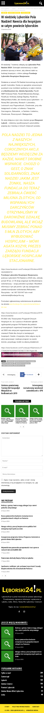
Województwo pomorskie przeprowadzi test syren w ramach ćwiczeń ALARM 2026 (20, 548)
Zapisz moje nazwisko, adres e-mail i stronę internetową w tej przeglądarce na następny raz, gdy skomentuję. (19, 482)
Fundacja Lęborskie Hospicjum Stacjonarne (21, 361)
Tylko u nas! (25, 13)
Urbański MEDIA (32, 710)
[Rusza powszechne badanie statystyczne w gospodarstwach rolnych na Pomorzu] (22, 411)
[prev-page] (20, 427)
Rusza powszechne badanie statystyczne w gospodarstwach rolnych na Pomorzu (22, 420)
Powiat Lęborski (14, 13)
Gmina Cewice (6, 683)
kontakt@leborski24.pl (27, 607)
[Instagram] (24, 612)
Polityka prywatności (21, 707)
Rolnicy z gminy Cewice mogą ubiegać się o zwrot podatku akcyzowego (7, 420)
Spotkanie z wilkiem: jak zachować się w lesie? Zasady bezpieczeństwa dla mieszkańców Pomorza (21, 567)
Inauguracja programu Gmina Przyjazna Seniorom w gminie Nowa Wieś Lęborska (20, 538)
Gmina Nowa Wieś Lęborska (12, 691)
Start (7, 707)
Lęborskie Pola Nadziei (22, 363)
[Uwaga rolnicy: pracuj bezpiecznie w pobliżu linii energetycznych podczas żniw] (36, 411)
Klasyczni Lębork (7, 363)
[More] (38, 374)
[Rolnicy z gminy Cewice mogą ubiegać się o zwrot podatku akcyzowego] (7, 411)
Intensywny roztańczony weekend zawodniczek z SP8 (33, 388)
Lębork (14, 8)
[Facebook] (19, 612)
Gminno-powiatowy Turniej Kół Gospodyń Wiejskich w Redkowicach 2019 (10, 389)
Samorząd (5, 676)
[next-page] (23, 427)
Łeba (3, 694)
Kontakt (36, 707)
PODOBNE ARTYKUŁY (22, 401)
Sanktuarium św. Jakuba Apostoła (13, 365)
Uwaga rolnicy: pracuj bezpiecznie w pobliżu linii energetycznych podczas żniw (36, 420)
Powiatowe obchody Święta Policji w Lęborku (17, 558)
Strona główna (5, 8)
